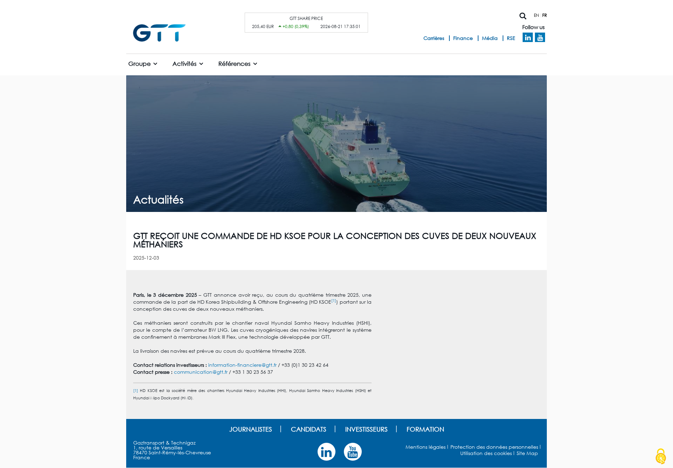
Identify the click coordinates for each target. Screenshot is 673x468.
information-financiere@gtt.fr (242, 365)
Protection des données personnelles (494, 447)
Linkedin (528, 37)
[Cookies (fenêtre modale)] (660, 456)
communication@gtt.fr (200, 372)
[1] (333, 300)
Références (234, 63)
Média (490, 38)
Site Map (527, 453)
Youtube (540, 37)
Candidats (308, 429)
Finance (463, 38)
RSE (511, 38)
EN (536, 15)
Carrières (433, 38)
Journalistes (250, 429)
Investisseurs (366, 429)
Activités (184, 63)
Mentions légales (426, 447)
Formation (425, 429)
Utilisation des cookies (486, 453)
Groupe (139, 63)
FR (544, 15)
